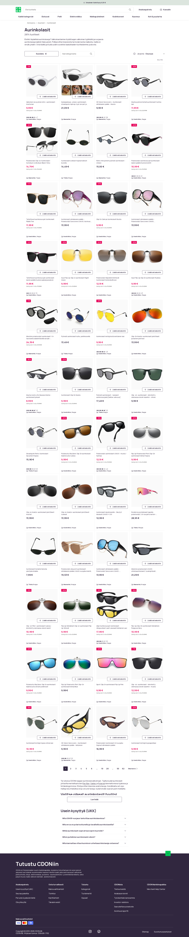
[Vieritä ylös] (168, 853)
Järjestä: (141, 54)
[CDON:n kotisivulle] (18, 9)
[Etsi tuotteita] (130, 9)
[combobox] (78, 9)
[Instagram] (90, 931)
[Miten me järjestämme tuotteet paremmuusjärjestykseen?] (134, 54)
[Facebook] (98, 931)
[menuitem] (26, 16)
